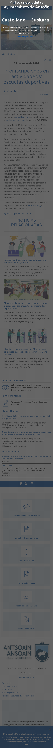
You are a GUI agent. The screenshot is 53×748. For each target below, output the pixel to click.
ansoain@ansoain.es (26, 36)
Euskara (40, 20)
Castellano (14, 20)
